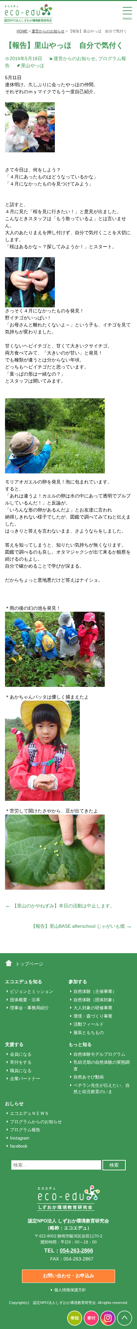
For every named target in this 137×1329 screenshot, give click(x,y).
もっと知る (80, 1044)
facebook (19, 1146)
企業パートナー (25, 1078)
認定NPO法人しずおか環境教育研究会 (64, 1303)
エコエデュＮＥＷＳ (29, 1113)
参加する (77, 982)
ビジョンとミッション (31, 991)
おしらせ (14, 1103)
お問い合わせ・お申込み (68, 1275)
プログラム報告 (25, 1129)
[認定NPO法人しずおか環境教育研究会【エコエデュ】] (28, 13)
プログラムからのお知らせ (36, 1121)
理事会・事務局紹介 (29, 1007)
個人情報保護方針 (70, 1290)
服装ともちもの (88, 1032)
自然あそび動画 (88, 1076)
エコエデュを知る (23, 982)
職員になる (21, 1070)
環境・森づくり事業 (92, 1016)
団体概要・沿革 (25, 999)
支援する (14, 1044)
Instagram (19, 1138)
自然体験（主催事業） (95, 991)
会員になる (21, 1054)
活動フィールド (88, 1024)
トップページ (29, 964)
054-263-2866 (76, 1250)
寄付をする (21, 1062)
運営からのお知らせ (74, 58)
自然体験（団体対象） (95, 999)
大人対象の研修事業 (92, 1007)
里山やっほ (32, 65)
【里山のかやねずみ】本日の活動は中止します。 (60, 905)
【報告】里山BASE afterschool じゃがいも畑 (81, 926)
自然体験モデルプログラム (99, 1054)
